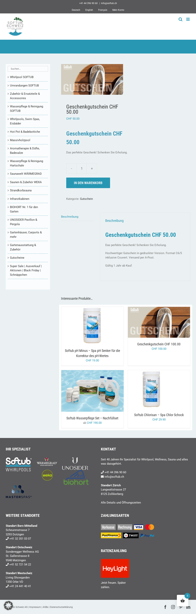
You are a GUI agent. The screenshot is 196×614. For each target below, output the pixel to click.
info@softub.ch (109, 3)
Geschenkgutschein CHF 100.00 (158, 344)
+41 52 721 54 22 (20, 564)
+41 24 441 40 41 (20, 586)
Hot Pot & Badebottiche (25, 131)
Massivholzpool (20, 140)
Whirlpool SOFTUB (21, 77)
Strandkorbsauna (21, 190)
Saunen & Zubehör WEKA (26, 182)
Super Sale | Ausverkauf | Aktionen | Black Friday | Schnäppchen (26, 270)
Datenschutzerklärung (61, 607)
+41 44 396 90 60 (115, 472)
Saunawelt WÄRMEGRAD (26, 173)
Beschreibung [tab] (69, 216)
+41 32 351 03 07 (20, 538)
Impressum (35, 607)
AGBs (45, 607)
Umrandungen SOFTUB (24, 85)
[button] (8, 605)
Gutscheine (17, 257)
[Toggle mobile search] (180, 19)
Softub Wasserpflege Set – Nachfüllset (92, 418)
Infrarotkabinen (19, 199)
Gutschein (86, 199)
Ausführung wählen (84, 391)
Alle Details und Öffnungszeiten (121, 502)
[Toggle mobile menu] (188, 19)
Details (107, 326)
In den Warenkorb (88, 183)
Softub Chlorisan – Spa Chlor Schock (159, 415)
